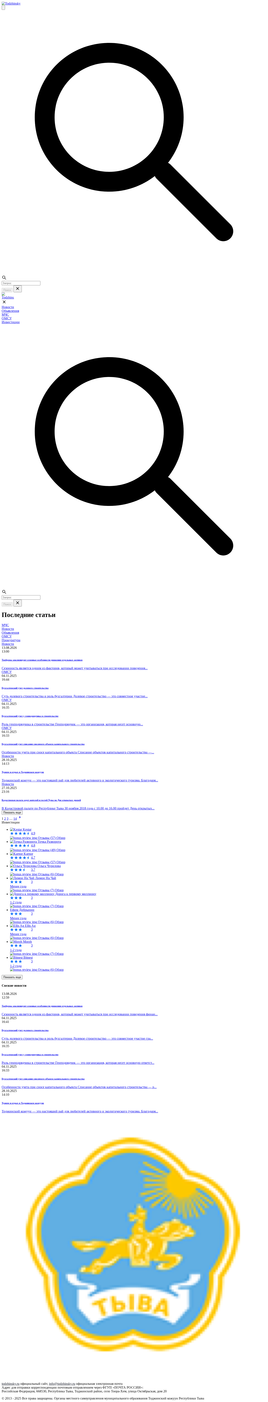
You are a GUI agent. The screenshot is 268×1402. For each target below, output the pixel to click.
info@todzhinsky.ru (62, 1383)
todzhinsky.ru (10, 1383)
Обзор (61, 838)
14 (15, 818)
